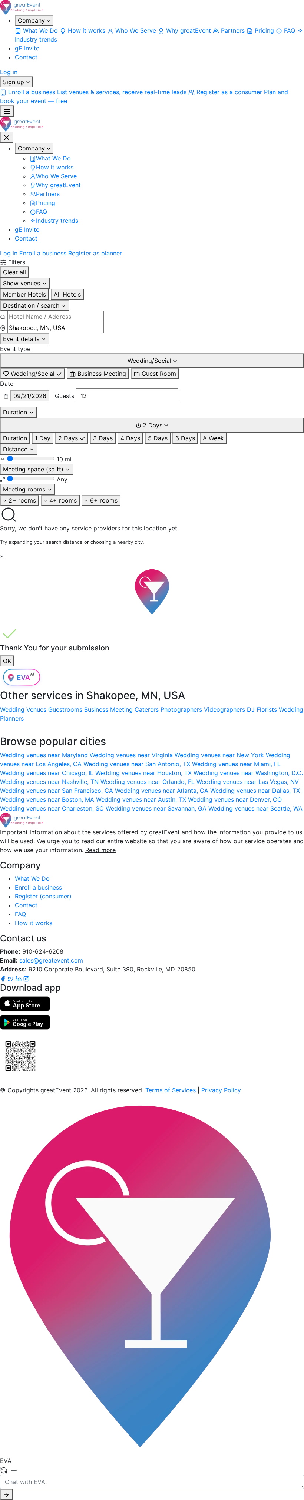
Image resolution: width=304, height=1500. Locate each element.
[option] (32, 373)
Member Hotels (24, 294)
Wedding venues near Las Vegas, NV (247, 781)
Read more (100, 850)
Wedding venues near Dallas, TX (255, 790)
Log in (8, 72)
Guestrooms (65, 709)
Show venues (22, 283)
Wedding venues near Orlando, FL (148, 781)
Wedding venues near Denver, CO (235, 799)
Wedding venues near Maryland (45, 755)
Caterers (147, 709)
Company (32, 20)
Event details (22, 338)
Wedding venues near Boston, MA (48, 799)
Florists (267, 709)
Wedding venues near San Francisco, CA (57, 790)
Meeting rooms (25, 489)
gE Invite (27, 48)
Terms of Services (170, 1090)
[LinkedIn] (19, 978)
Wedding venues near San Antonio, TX (137, 764)
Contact (26, 57)
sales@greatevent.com (51, 960)
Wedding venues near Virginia (132, 755)
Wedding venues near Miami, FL (236, 764)
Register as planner (95, 253)
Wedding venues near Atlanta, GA (162, 790)
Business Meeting (108, 709)
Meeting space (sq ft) (34, 469)
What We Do (32, 878)
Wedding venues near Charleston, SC (53, 808)
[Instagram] (26, 978)
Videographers (224, 709)
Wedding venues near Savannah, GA (157, 808)
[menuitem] (37, 30)
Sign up (14, 82)
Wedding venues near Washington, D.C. (248, 773)
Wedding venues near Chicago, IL (47, 773)
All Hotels (67, 294)
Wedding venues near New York (220, 755)
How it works (33, 923)
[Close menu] (6, 137)
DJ (251, 709)
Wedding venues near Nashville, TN (50, 781)
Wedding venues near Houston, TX (144, 773)
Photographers (181, 709)
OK (7, 661)
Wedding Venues (23, 709)
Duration (16, 412)
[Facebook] (4, 978)
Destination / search (32, 305)
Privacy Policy (221, 1090)
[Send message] (6, 1494)
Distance (16, 449)
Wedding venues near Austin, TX (142, 799)
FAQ (20, 914)
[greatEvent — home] (152, 7)
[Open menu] (7, 111)
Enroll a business (42, 253)
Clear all (14, 272)
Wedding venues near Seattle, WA (255, 808)
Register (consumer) (43, 896)
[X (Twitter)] (12, 978)
